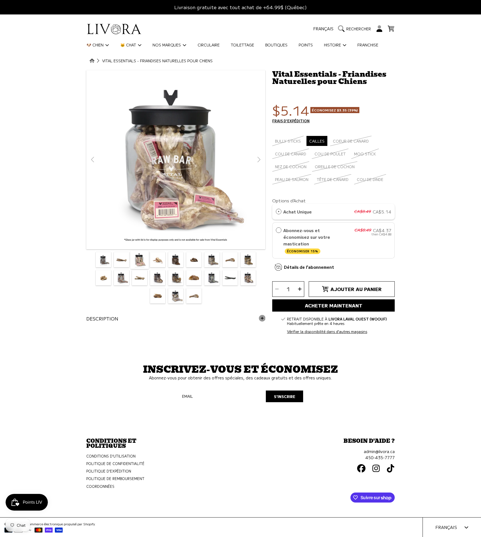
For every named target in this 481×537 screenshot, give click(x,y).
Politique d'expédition (108, 471)
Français (323, 28)
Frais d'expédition (291, 121)
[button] (356, 28)
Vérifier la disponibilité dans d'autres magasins (327, 331)
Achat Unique (297, 211)
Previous (93, 160)
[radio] (278, 211)
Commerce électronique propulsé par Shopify (61, 524)
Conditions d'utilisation (111, 456)
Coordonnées (100, 486)
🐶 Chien (96, 45)
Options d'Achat (289, 200)
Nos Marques (167, 45)
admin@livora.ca (379, 451)
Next (258, 160)
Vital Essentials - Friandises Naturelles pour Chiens (157, 61)
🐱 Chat (128, 45)
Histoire (333, 45)
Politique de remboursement (115, 478)
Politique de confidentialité (115, 463)
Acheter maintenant (333, 305)
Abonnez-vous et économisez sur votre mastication (306, 240)
